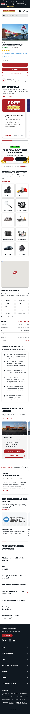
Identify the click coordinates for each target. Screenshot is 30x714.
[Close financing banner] (28, 4)
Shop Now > (8, 135)
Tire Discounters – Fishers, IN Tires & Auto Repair (15, 696)
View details (14, 455)
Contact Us (7, 635)
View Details (18, 135)
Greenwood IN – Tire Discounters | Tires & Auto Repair (14, 694)
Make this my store (14, 451)
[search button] (3, 15)
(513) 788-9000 (10, 446)
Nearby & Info (17, 467)
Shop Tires (8, 159)
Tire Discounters (17, 710)
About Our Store (6, 467)
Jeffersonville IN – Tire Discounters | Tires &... (13, 699)
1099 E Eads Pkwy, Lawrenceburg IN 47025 (16, 53)
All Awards (5, 509)
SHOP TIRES (15, 69)
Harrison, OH (8, 438)
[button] (23, 11)
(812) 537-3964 (8, 56)
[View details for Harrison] (14, 428)
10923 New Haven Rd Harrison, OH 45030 (12, 443)
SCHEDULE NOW (15, 65)
